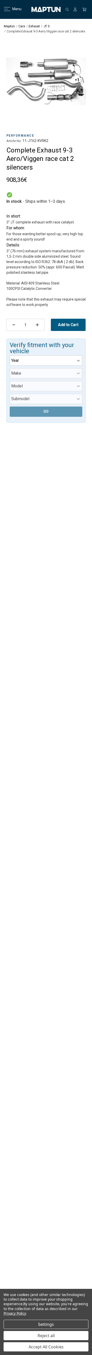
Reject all (46, 1335)
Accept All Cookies (46, 1347)
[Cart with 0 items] (84, 9)
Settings (46, 1324)
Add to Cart (68, 324)
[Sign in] (75, 9)
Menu (13, 9)
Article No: (14, 141)
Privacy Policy (15, 1313)
